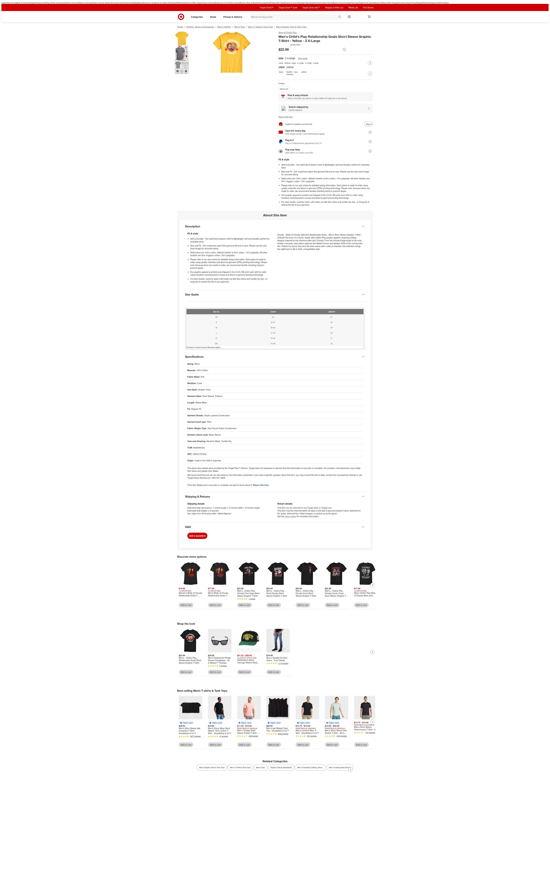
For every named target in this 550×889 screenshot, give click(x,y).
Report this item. (261, 485)
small (281, 63)
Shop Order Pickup (389, 2)
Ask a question (197, 535)
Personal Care (149, 2)
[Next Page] (370, 63)
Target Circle (435, 2)
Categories (197, 16)
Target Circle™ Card (288, 7)
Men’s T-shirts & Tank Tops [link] (240, 767)
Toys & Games (209, 2)
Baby (136, 2)
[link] (290, 44)
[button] (290, 44)
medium (287, 63)
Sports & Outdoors (162, 2)
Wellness (180, 2)
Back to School (22, 2)
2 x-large (300, 63)
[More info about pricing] (344, 49)
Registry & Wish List (334, 7)
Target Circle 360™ (311, 7)
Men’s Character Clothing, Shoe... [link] (310, 767)
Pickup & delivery (232, 16)
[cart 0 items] (369, 17)
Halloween (38, 2)
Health (174, 2)
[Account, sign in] (355, 17)
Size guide (303, 58)
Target (180, 26)
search (339, 17)
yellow (303, 72)
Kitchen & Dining (84, 2)
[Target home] (181, 16)
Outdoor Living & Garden (101, 2)
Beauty (140, 2)
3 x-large (308, 63)
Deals (313, 2)
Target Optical (305, 2)
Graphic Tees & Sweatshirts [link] (281, 767)
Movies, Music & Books (249, 2)
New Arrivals (328, 2)
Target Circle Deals (366, 2)
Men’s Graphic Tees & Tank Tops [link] (212, 767)
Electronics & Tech (222, 2)
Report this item (285, 116)
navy (296, 72)
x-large (315, 63)
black (281, 72)
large (294, 63)
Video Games (234, 2)
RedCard (426, 2)
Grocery (114, 2)
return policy (290, 516)
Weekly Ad (378, 2)
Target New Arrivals (9, 2)
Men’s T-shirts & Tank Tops (260, 26)
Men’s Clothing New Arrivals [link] (340, 767)
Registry (419, 2)
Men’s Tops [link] (260, 767)
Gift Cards (280, 2)
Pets (170, 2)
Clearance (319, 2)
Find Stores (444, 2)
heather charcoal (289, 73)
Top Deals (355, 2)
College (31, 2)
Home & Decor (72, 2)
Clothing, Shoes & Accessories (55, 2)
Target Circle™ (266, 7)
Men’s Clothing (224, 26)
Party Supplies (263, 2)
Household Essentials (125, 2)
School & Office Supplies (194, 2)
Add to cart (284, 89)
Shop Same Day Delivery (406, 2)
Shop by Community (292, 2)
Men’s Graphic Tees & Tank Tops (291, 26)
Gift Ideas (272, 2)
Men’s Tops (239, 26)
